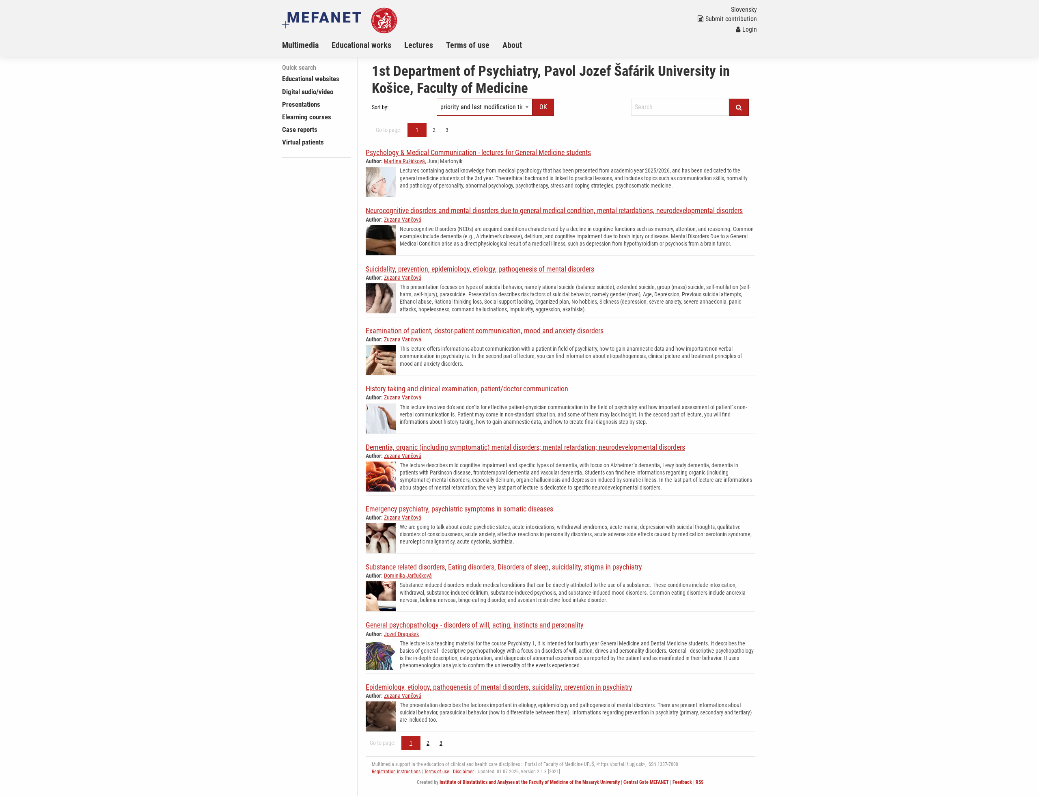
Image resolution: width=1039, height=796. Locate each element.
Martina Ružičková (404, 161)
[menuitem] (307, 45)
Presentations (301, 104)
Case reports (299, 129)
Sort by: (380, 107)
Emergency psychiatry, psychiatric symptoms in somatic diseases (459, 509)
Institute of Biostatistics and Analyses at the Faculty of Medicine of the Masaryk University (530, 782)
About (512, 45)
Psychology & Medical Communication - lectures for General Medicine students (478, 152)
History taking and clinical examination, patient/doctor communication (467, 388)
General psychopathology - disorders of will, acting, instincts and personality (475, 625)
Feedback (682, 782)
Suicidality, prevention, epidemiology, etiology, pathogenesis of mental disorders (480, 269)
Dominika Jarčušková (408, 575)
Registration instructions (396, 771)
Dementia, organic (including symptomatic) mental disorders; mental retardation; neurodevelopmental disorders (525, 447)
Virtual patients (303, 142)
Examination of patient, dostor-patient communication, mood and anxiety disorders (485, 330)
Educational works (361, 45)
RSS (699, 782)
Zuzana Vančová (402, 219)
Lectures (418, 45)
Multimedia (300, 45)
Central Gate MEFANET (646, 782)
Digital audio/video (307, 92)
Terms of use (467, 45)
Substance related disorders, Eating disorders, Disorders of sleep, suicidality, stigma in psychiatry (504, 567)
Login (749, 29)
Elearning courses (306, 117)
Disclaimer (463, 771)
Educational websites (310, 79)
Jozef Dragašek (401, 634)
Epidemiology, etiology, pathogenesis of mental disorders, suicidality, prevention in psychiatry (499, 687)
